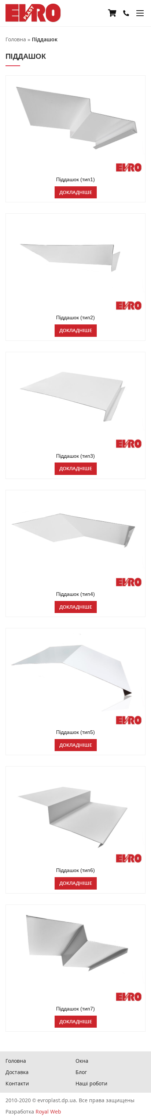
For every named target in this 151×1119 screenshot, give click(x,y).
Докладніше (75, 192)
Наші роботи (91, 1083)
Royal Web (48, 1111)
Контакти (17, 1083)
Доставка (17, 1072)
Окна (82, 1060)
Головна (15, 1060)
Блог (81, 1072)
